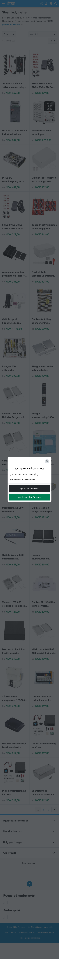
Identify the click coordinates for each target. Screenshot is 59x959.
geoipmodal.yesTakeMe (29, 497)
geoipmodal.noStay (29, 488)
